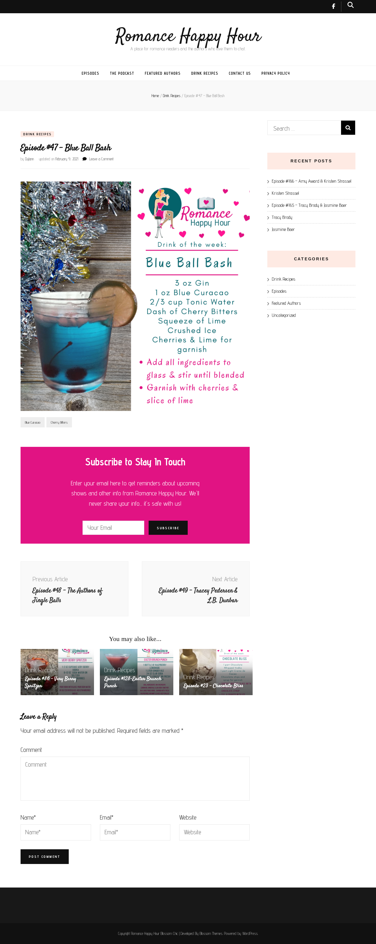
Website (188, 817)
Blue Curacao (32, 422)
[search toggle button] (351, 5)
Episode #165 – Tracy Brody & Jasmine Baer (309, 205)
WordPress (250, 933)
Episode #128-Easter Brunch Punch (133, 682)
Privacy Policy (275, 73)
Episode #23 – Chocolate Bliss (213, 686)
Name (28, 817)
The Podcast (122, 73)
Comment (31, 749)
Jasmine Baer (283, 229)
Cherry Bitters (59, 422)
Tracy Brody (282, 217)
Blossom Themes (211, 933)
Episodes (90, 73)
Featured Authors (163, 73)
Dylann (29, 158)
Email (106, 817)
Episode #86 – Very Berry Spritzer (50, 682)
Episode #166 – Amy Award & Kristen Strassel (311, 181)
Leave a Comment (101, 158)
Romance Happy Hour (188, 36)
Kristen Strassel (285, 193)
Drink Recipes (204, 73)
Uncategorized (284, 315)
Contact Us (240, 73)
